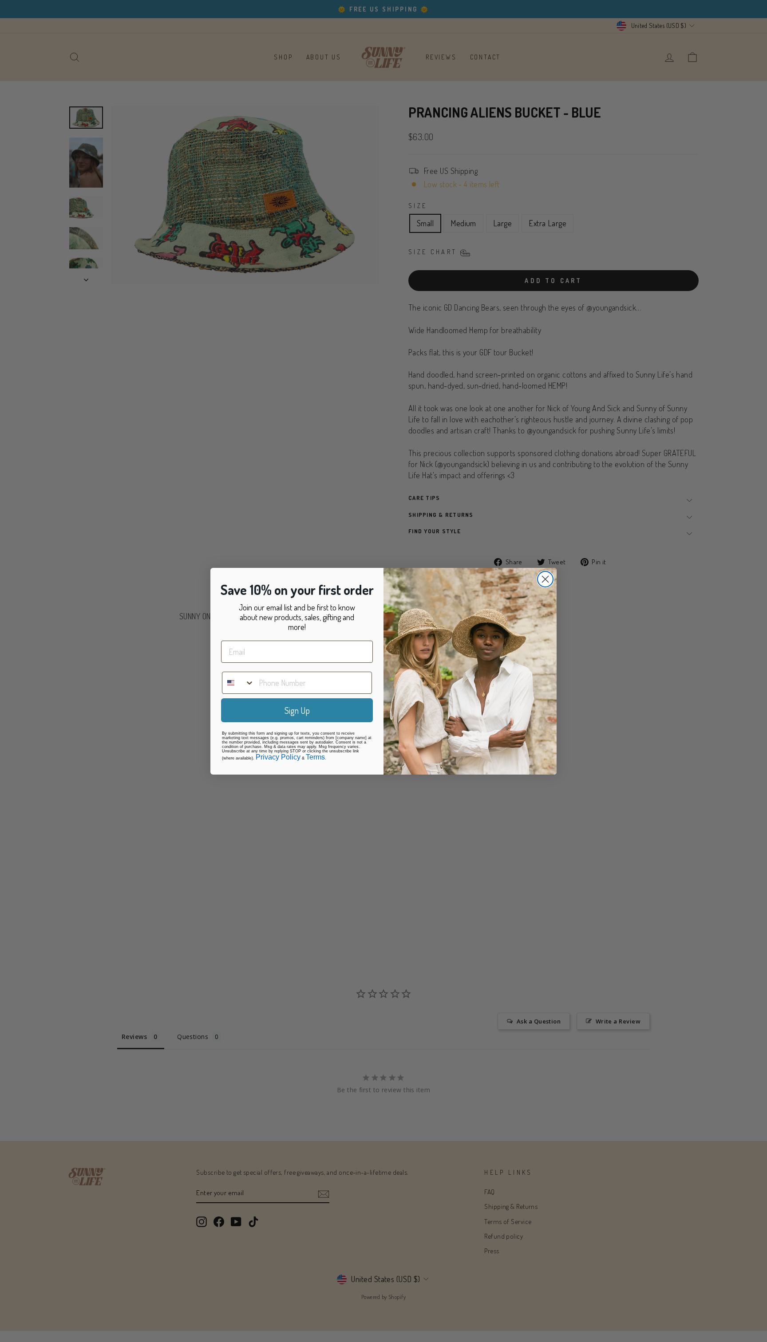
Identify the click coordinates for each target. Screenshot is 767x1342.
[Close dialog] (545, 579)
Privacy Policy (278, 757)
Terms (315, 757)
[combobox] (238, 682)
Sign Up (297, 710)
